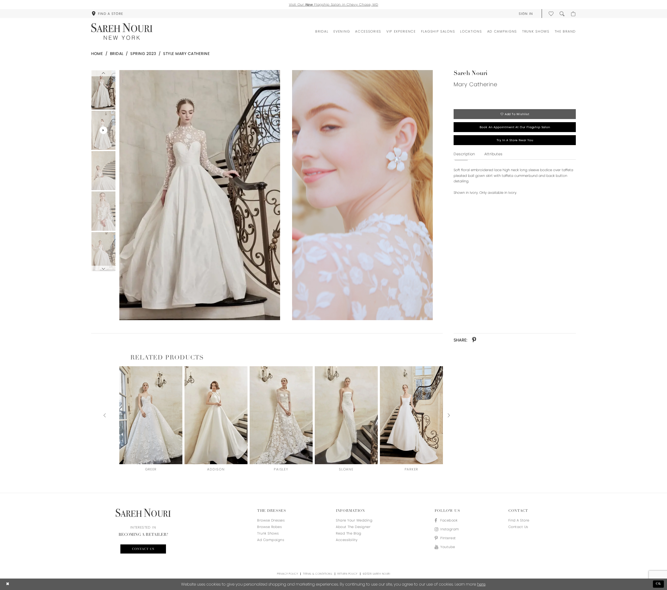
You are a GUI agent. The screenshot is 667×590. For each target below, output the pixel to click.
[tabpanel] (198, 195)
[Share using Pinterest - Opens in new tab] (474, 340)
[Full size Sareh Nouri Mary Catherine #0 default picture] (199, 195)
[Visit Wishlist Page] (551, 13)
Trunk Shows (268, 533)
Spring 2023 (143, 53)
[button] (526, 13)
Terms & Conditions (317, 574)
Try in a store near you (515, 140)
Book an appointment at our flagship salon (515, 127)
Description (464, 154)
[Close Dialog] (7, 584)
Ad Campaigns (270, 539)
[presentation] (150, 415)
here (481, 584)
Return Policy (347, 574)
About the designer (353, 526)
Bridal (116, 53)
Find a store (518, 520)
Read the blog (348, 533)
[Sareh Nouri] (121, 31)
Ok (658, 584)
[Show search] (562, 13)
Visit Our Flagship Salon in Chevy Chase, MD (333, 4)
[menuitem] (107, 13)
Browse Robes (269, 526)
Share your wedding (354, 520)
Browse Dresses (271, 520)
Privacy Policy (287, 574)
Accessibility (347, 539)
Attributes (493, 154)
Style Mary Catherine (186, 53)
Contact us (143, 549)
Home (97, 53)
